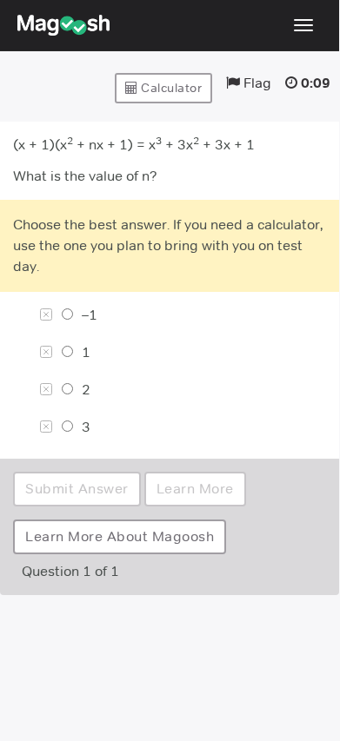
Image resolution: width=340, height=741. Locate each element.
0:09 (315, 83)
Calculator (170, 88)
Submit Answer (77, 488)
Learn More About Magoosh (119, 536)
